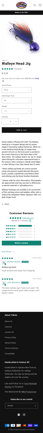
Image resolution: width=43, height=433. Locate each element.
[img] (7, 258)
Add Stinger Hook (8, 96)
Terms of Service (11, 348)
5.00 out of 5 (27, 218)
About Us (8, 321)
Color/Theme (6, 85)
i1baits (16, 429)
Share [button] (7, 204)
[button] (3, 5)
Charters (8, 327)
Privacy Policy (10, 337)
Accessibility (10, 354)
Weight (4, 106)
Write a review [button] (21, 243)
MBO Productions (28, 392)
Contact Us (9, 332)
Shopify (32, 429)
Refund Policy (10, 343)
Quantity (5, 117)
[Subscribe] (35, 406)
